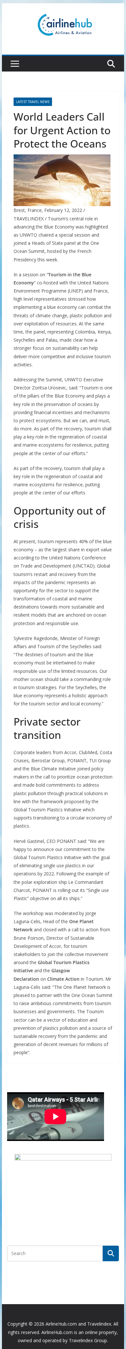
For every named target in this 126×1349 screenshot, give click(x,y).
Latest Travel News (32, 101)
